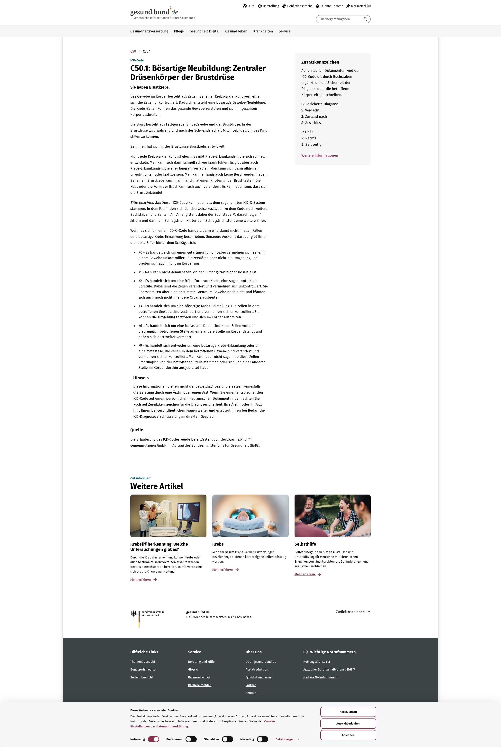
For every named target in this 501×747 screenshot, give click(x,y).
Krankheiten (263, 31)
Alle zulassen (348, 712)
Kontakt (251, 693)
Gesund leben (236, 31)
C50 (133, 51)
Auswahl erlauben (348, 723)
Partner (251, 685)
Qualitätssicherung (259, 677)
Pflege (179, 31)
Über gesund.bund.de (261, 662)
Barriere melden (200, 685)
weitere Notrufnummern (320, 677)
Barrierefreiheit (199, 677)
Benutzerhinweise (143, 669)
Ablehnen (348, 735)
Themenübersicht (142, 662)
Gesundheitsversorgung (149, 31)
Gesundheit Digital (204, 31)
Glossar (193, 669)
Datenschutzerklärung (172, 726)
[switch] (191, 739)
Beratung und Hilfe (201, 662)
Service (285, 31)
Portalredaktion (257, 669)
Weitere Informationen (319, 155)
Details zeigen (285, 739)
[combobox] (338, 19)
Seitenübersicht (141, 677)
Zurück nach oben (351, 612)
